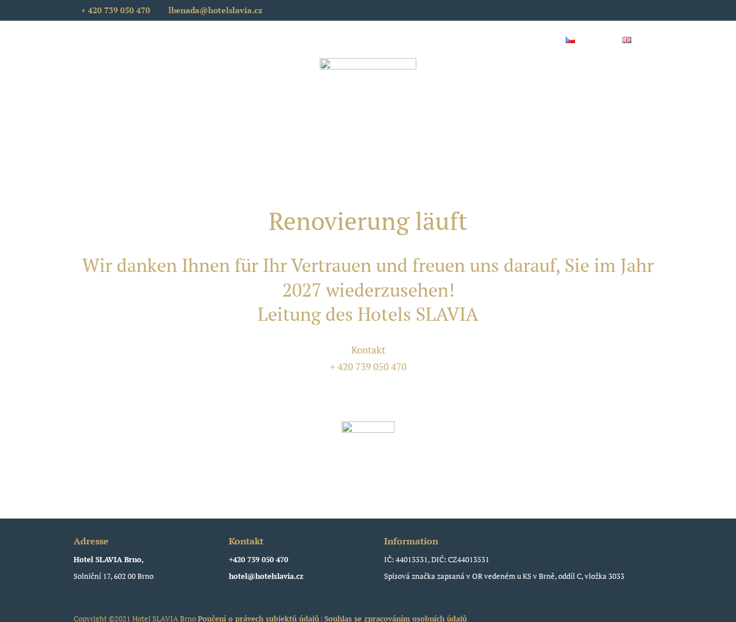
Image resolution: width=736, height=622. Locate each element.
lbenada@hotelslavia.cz (368, 383)
